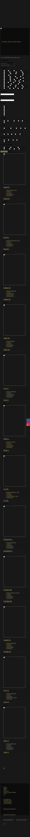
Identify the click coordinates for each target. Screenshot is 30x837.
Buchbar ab (17, 70)
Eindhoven (24, 70)
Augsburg (26, 73)
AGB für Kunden (7, 802)
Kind (6, 107)
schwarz (13, 128)
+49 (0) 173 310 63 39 (21, 819)
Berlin (6, 75)
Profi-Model (14, 147)
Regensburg (11, 87)
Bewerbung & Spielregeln (9, 809)
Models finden (4, 151)
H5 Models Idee (7, 799)
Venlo (15, 88)
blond (22, 128)
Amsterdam (19, 73)
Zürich (24, 88)
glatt (13, 134)
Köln (6, 82)
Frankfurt (7, 79)
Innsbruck (13, 72)
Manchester (14, 84)
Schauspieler (22, 147)
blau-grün (11, 121)
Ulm (12, 88)
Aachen (13, 73)
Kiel (17, 81)
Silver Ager (9, 57)
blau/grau (7, 122)
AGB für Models (7, 803)
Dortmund (23, 76)
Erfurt (25, 78)
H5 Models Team (7, 800)
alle (2, 57)
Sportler (7, 149)
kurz (6, 134)
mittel (22, 134)
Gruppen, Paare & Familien (9, 792)
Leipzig (11, 82)
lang (10, 134)
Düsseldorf (13, 78)
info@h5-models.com (8, 819)
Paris (6, 87)
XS (5, 109)
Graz (12, 79)
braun (16, 121)
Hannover (23, 79)
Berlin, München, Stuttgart (16, 75)
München (7, 85)
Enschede (20, 78)
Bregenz (11, 70)
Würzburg (7, 73)
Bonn (6, 70)
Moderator (7, 147)
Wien (20, 88)
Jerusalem (7, 81)
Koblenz (26, 81)
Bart (15, 140)
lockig (17, 134)
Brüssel (18, 76)
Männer (5, 788)
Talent (11, 149)
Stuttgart (7, 88)
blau (6, 121)
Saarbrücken (19, 87)
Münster (13, 85)
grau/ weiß (7, 128)
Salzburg (26, 87)
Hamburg (17, 79)
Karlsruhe (19, 72)
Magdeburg (7, 84)
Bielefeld (7, 76)
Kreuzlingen (26, 72)
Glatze (19, 140)
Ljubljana (16, 82)
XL (6, 115)
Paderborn (25, 85)
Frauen (5, 787)
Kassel (12, 81)
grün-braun (25, 121)
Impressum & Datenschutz (9, 814)
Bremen (12, 76)
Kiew (21, 81)
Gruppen (15, 57)
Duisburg (7, 78)
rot (26, 128)
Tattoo (10, 140)
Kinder (5, 57)
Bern (25, 75)
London (22, 82)
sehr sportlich (23, 149)
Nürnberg (19, 85)
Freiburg (7, 72)
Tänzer (16, 149)
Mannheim (21, 84)
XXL (6, 106)
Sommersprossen (9, 141)
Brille (6, 140)
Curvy (18, 57)
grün (20, 121)
